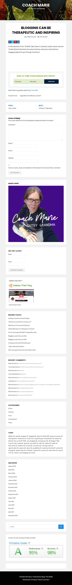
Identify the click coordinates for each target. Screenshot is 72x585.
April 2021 (11, 512)
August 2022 (12, 466)
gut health (34, 443)
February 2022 (12, 477)
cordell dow (11, 381)
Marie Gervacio (12, 363)
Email (10, 150)
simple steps (21, 450)
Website (11, 158)
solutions (36, 450)
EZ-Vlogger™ (54, 441)
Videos (10, 422)
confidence (21, 438)
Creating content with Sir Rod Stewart (19, 343)
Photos (10, 408)
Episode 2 (21, 370)
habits (48, 443)
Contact (46, 580)
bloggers (24, 436)
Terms (40, 580)
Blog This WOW (32, 90)
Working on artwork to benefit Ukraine (19, 318)
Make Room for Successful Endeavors (19, 325)
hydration (21, 445)
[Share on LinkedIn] (18, 42)
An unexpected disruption (26, 388)
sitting (29, 450)
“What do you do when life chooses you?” (20, 322)
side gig (11, 450)
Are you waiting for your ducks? (28, 377)
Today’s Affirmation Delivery (16, 346)
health (54, 443)
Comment (12, 125)
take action (53, 450)
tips (60, 450)
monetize (37, 445)
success (44, 450)
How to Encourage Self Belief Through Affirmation (22, 332)
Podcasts (11, 412)
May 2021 (11, 508)
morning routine (47, 445)
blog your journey (56, 436)
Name (10, 143)
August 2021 (12, 498)
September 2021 (13, 494)
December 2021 (12, 484)
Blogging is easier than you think (17, 336)
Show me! (51, 81)
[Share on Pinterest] (15, 42)
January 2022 (12, 480)
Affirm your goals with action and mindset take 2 (22, 350)
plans (29, 448)
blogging (32, 436)
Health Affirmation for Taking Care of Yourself (21, 329)
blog (18, 436)
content (30, 438)
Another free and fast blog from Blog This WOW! (21, 538)
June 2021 (11, 505)
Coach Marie (36, 5)
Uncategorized (12, 419)
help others (12, 445)
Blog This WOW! (47, 577)
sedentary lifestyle (48, 448)
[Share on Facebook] (9, 42)
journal (29, 445)
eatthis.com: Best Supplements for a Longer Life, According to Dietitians (39, 384)
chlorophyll (12, 438)
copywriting (38, 438)
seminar (59, 448)
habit (41, 443)
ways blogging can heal (27, 453)
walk (16, 453)
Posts (15, 95)
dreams (58, 438)
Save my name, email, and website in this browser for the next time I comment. (34, 168)
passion (22, 448)
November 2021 (12, 487)
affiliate (11, 436)
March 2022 (11, 473)
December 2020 (13, 515)
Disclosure (26, 580)
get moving (18, 443)
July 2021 (11, 501)
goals (26, 443)
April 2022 (11, 470)
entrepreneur (43, 441)
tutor (10, 453)
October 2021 (12, 491)
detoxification (49, 438)
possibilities (37, 448)
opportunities (13, 448)
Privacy (34, 580)
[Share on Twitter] (12, 42)
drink (10, 441)
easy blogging (32, 441)
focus (11, 443)
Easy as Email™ (37, 95)
